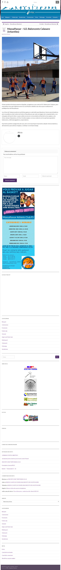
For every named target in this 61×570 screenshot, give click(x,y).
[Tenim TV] (7, 2)
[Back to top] (57, 566)
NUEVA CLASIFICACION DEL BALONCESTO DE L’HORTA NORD (22, 482)
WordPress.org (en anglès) (8, 558)
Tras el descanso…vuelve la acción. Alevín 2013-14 (26, 491)
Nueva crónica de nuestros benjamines (16, 488)
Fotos (36, 17)
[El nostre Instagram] (5, 2)
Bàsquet (7, 17)
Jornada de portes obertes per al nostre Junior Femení (15, 458)
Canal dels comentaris (7, 555)
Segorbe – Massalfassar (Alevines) (13, 24)
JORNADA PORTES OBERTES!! (10, 455)
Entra (3, 549)
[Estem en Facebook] (2, 2)
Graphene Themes (13, 568)
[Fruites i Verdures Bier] (30, 404)
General (8, 34)
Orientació (4, 343)
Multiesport (5, 340)
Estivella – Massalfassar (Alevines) (47, 24)
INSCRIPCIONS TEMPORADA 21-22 (11, 462)
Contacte (55, 17)
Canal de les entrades (7, 552)
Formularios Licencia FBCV (8, 465)
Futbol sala (15, 17)
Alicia (4, 34)
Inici (3, 17)
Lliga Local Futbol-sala (7, 337)
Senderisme (22, 17)
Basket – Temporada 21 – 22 (9, 468)
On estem (48, 17)
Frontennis (4, 328)
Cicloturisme (30, 17)
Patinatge (42, 17)
